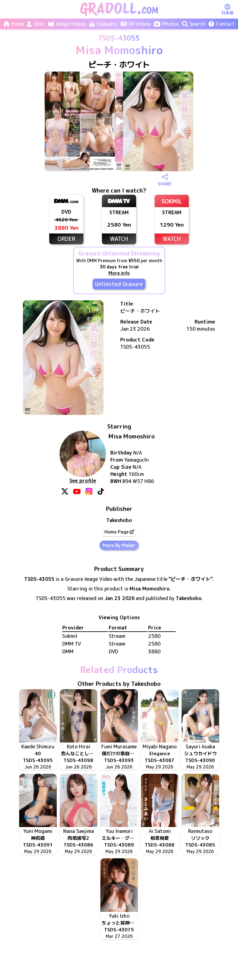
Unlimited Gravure (119, 284)
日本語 (227, 12)
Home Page (116, 532)
